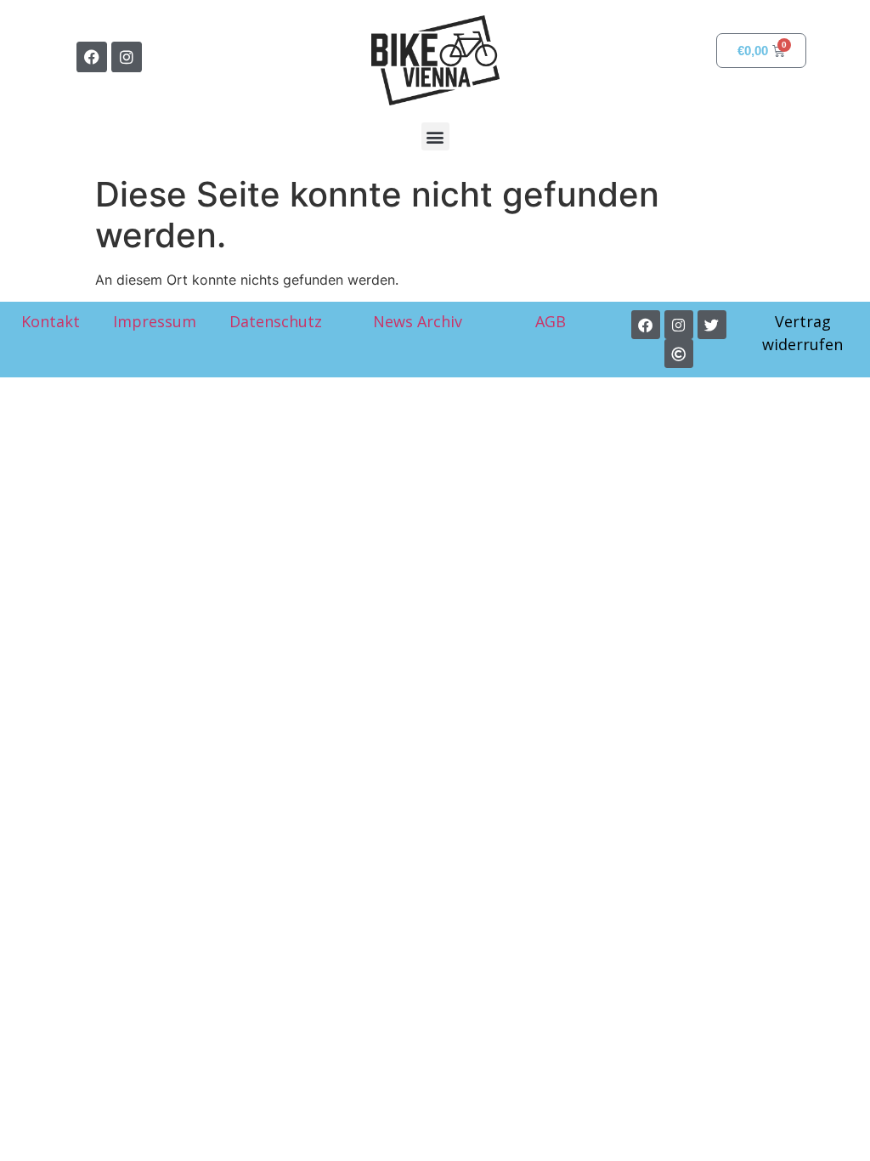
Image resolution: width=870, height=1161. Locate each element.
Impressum (154, 321)
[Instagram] (126, 57)
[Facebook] (91, 57)
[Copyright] (678, 353)
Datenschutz (275, 321)
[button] (435, 136)
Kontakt (50, 321)
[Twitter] (712, 324)
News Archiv (417, 321)
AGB (552, 321)
